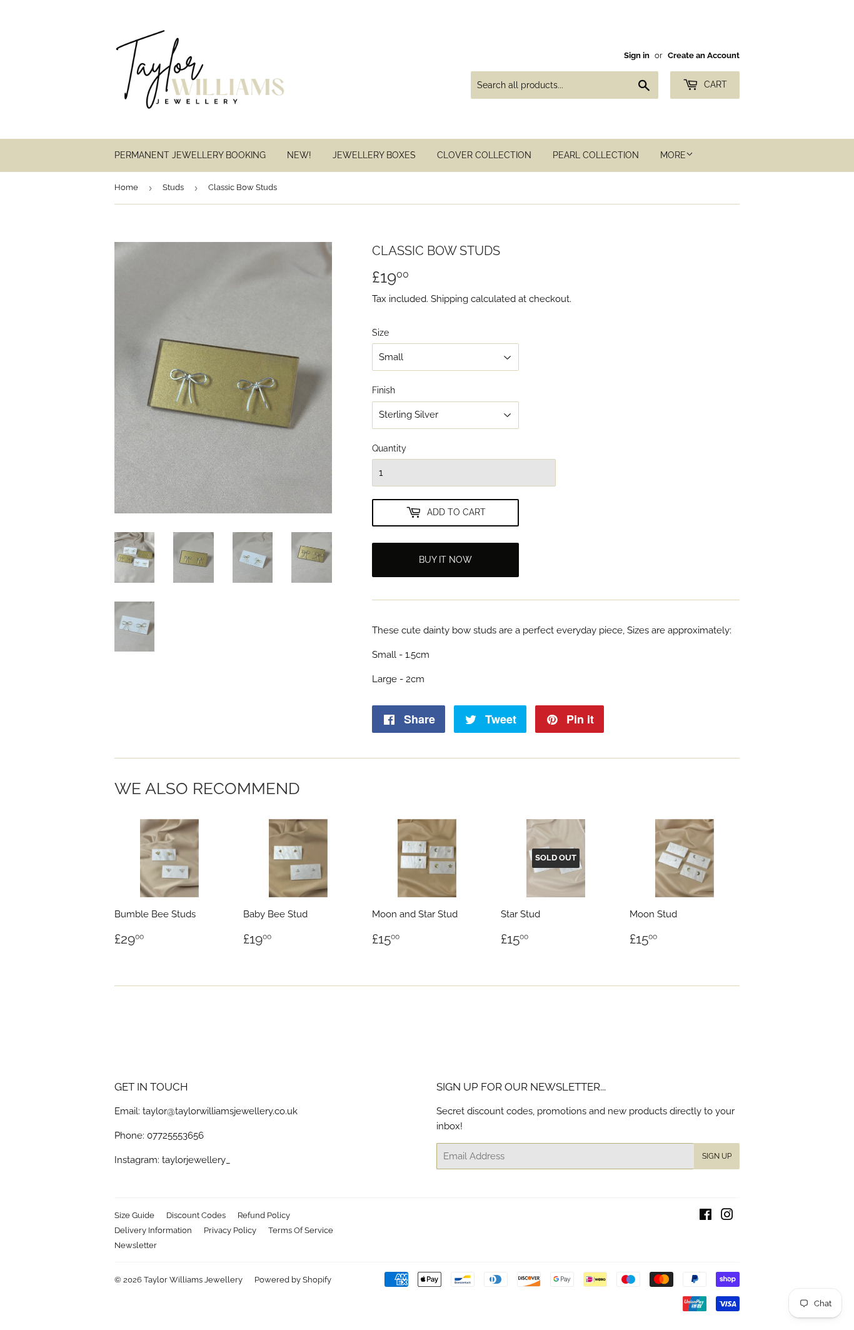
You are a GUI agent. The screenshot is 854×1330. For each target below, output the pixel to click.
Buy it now (445, 560)
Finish (383, 390)
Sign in (637, 55)
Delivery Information (153, 1230)
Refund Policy (264, 1215)
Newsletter (135, 1245)
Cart (714, 84)
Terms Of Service (300, 1230)
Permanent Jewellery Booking (190, 155)
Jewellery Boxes (374, 155)
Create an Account (704, 55)
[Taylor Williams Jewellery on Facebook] (705, 1216)
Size (380, 333)
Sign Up (716, 1156)
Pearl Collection (596, 155)
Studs (173, 187)
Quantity (389, 448)
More (673, 155)
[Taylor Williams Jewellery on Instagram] (727, 1216)
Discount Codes (196, 1215)
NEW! (299, 155)
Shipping (449, 299)
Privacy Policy (230, 1230)
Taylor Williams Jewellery (193, 1279)
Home (126, 187)
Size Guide (134, 1215)
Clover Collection (484, 155)
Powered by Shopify (292, 1279)
